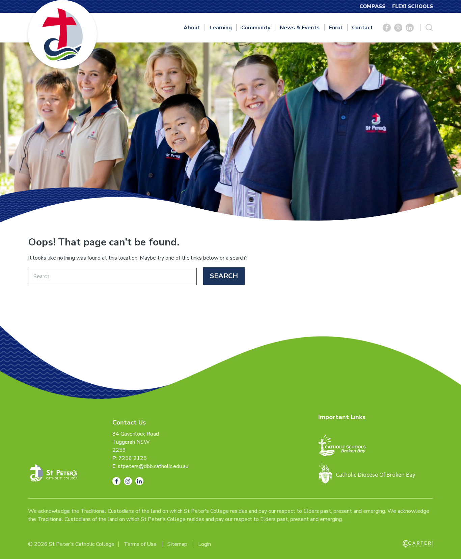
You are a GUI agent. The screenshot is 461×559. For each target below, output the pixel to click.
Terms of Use (140, 544)
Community (255, 28)
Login (204, 544)
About (192, 28)
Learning (221, 28)
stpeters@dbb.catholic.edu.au (153, 466)
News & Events (300, 28)
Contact (362, 28)
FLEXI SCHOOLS (412, 6)
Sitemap (177, 544)
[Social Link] (387, 28)
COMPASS (372, 6)
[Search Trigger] (429, 27)
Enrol (336, 28)
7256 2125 (132, 458)
